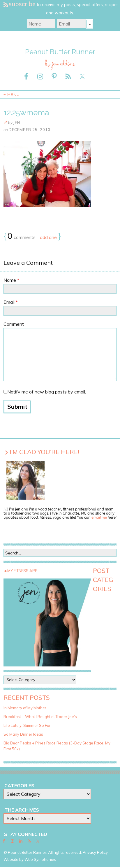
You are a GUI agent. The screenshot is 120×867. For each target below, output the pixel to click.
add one (48, 237)
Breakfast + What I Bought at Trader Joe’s (40, 716)
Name (11, 280)
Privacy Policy (95, 852)
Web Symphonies (40, 859)
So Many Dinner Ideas (23, 734)
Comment (13, 324)
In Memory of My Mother (24, 707)
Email (10, 302)
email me (99, 517)
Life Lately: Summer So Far (27, 725)
